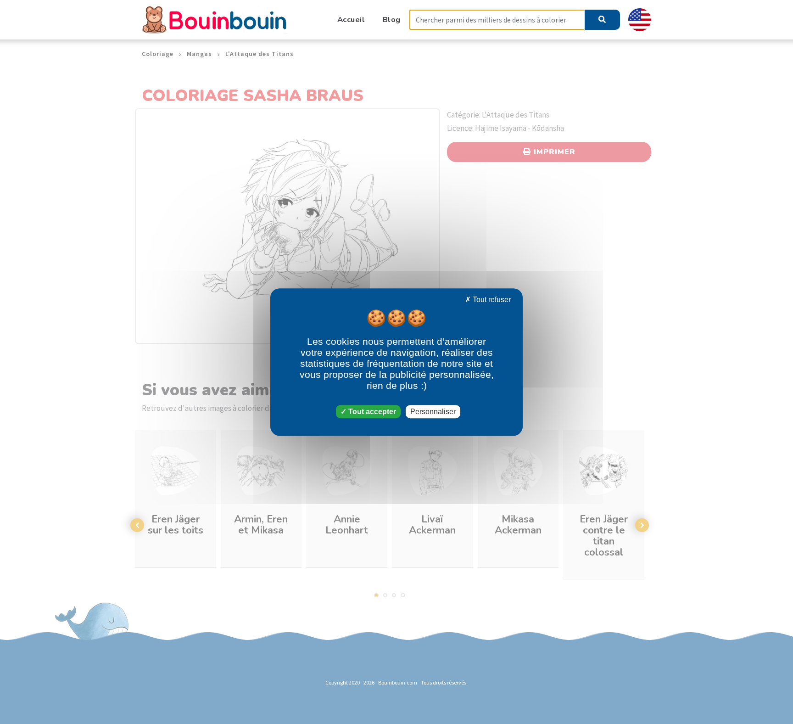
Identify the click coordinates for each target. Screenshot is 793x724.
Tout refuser (491, 299)
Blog (392, 19)
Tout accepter (371, 411)
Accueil (351, 19)
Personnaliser (433, 411)
